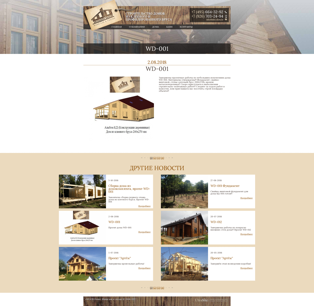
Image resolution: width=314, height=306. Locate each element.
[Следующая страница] (166, 158)
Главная (117, 26)
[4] (162, 157)
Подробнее (144, 206)
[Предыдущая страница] (148, 158)
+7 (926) (207, 16)
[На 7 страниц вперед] (169, 158)
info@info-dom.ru (214, 19)
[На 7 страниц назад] (145, 158)
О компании (137, 26)
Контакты (186, 26)
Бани (169, 26)
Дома (155, 26)
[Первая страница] (142, 158)
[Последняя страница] (172, 158)
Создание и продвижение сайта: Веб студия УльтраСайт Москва (218, 300)
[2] (155, 157)
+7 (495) (207, 12)
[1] (151, 157)
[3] (158, 157)
